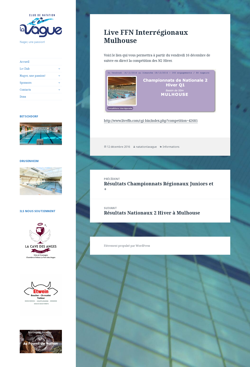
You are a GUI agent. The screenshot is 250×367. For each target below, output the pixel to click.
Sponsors (25, 83)
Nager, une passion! (32, 76)
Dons (23, 96)
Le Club (25, 69)
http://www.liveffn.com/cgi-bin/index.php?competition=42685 (151, 120)
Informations (171, 147)
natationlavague (146, 147)
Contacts (25, 89)
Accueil (24, 62)
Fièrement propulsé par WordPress (127, 246)
